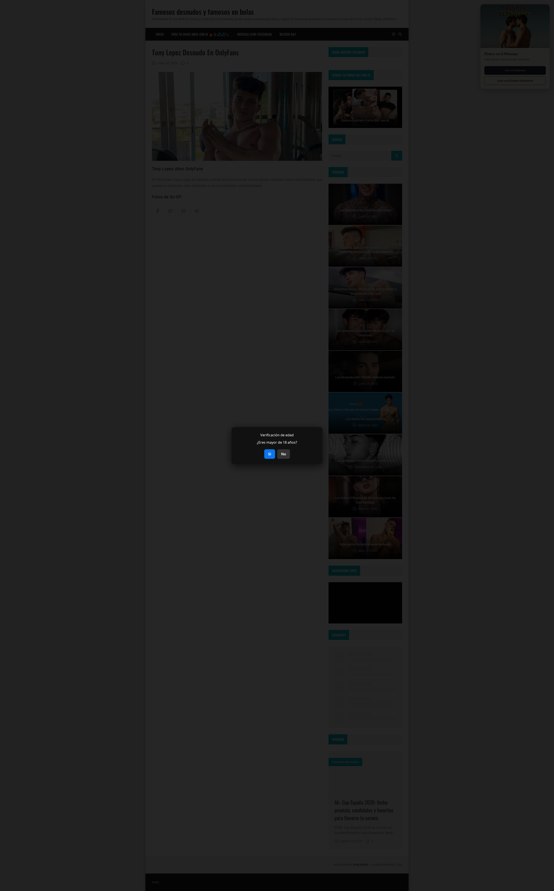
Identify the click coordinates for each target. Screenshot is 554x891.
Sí (269, 454)
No (283, 454)
